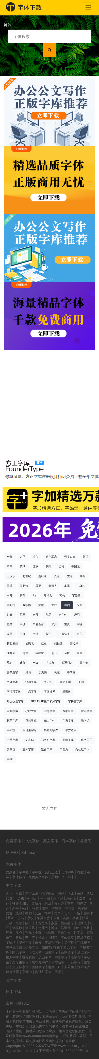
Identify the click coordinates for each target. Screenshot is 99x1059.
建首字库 (46, 749)
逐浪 (54, 605)
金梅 (61, 566)
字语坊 (48, 682)
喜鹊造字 (12, 672)
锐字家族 (69, 556)
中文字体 (32, 840)
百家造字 (68, 711)
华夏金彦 (38, 624)
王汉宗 (11, 576)
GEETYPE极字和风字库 (46, 701)
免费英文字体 (38, 877)
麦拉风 (74, 643)
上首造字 (64, 634)
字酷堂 (76, 595)
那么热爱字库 (15, 701)
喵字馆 (85, 720)
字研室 (11, 730)
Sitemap (29, 852)
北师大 (11, 653)
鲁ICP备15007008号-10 (70, 1051)
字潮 (9, 759)
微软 (35, 566)
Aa (34, 595)
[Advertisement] (49, 402)
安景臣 (11, 749)
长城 (57, 672)
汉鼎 (57, 576)
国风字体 (12, 711)
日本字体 (69, 840)
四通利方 (67, 662)
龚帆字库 (68, 740)
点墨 (79, 634)
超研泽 (42, 576)
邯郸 (9, 614)
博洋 (25, 653)
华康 (9, 566)
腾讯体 (66, 691)
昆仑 (9, 662)
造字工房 (51, 556)
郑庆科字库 (48, 740)
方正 (22, 556)
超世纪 (27, 576)
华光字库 (65, 682)
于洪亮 (42, 672)
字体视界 (49, 691)
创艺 (54, 653)
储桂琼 (58, 643)
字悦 (22, 624)
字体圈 (24, 872)
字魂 (79, 624)
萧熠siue (57, 877)
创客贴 (29, 740)
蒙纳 (22, 566)
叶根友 (48, 595)
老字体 (63, 614)
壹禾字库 (28, 749)
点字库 (32, 691)
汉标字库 (31, 682)
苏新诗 (24, 586)
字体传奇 (18, 877)
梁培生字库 (30, 730)
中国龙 (75, 566)
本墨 (67, 586)
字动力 (64, 749)
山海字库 (49, 711)
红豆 (44, 643)
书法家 (50, 662)
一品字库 (12, 740)
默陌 (48, 566)
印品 (48, 614)
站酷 (80, 872)
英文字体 (50, 840)
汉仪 (35, 556)
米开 (54, 624)
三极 (22, 634)
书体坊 (81, 586)
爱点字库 (86, 711)
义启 (79, 605)
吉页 (67, 624)
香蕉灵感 (31, 720)
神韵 (67, 605)
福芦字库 (12, 720)
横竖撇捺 (12, 643)
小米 (71, 877)
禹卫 (38, 586)
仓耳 (35, 614)
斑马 (9, 624)
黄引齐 (52, 586)
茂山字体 (49, 720)
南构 (62, 595)
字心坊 (11, 605)
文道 (35, 634)
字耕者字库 (75, 701)
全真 (35, 662)
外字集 (84, 662)
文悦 (41, 605)
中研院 (71, 672)
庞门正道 (51, 872)
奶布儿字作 (51, 730)
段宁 (48, 634)
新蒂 (22, 595)
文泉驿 (11, 872)
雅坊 (28, 672)
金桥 (67, 653)
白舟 (9, 595)
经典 (79, 653)
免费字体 (13, 840)
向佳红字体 (82, 749)
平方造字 (70, 730)
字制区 (37, 872)
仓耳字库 (67, 872)
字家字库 (68, 720)
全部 (9, 556)
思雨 (22, 614)
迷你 (22, 662)
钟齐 (82, 576)
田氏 (9, 586)
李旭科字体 (14, 691)
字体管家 (12, 682)
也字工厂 (86, 740)
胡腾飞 (29, 643)
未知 (81, 682)
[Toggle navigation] (88, 7)
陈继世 (40, 653)
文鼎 (70, 576)
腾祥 (85, 556)
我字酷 (27, 605)
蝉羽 (77, 614)
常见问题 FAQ (17, 1003)
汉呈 (9, 634)
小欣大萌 (31, 711)
